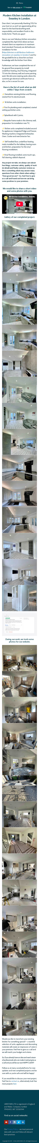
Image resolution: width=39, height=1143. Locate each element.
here (14, 1084)
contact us (15, 1081)
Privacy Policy (12, 1129)
